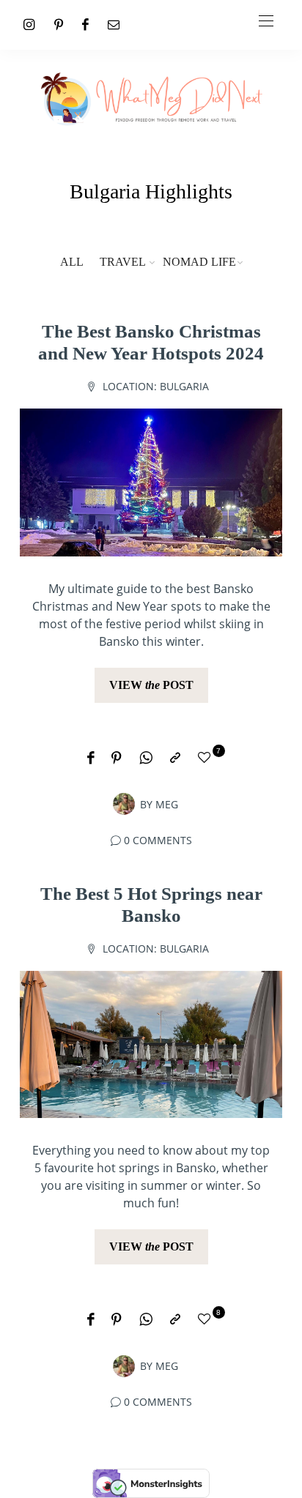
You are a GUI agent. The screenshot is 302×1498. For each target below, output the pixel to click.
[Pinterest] (59, 24)
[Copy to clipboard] (175, 758)
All (72, 262)
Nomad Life (199, 262)
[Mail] (113, 24)
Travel (123, 262)
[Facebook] (85, 24)
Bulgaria (184, 386)
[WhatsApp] (146, 758)
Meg (166, 804)
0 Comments (158, 840)
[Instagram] (29, 24)
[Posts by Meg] (124, 803)
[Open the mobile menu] (266, 21)
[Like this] (207, 757)
